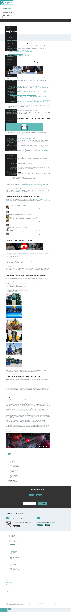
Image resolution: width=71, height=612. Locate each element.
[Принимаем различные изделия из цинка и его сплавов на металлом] (7, 234)
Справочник (6, 180)
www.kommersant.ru (20, 431)
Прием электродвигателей (15, 565)
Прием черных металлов (14, 534)
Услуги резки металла (14, 570)
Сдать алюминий (13, 541)
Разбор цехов (12, 553)
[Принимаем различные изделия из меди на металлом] (7, 208)
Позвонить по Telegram (10, 584)
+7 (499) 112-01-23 (6, 6)
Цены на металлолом (14, 592)
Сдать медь (12, 542)
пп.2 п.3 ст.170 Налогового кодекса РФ (32, 88)
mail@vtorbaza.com (5, 9)
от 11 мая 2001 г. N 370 (32, 149)
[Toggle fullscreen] (5, 609)
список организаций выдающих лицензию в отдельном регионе (30, 184)
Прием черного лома (8, 24)
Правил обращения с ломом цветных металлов (30, 151)
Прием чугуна (9, 27)
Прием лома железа (10, 33)
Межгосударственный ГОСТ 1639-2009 (16, 110)
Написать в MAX (9, 582)
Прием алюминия (9, 59)
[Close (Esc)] (2, 609)
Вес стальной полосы (14, 481)
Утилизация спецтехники (14, 557)
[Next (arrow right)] (5, 611)
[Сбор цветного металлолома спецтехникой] (14, 354)
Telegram (8, 8)
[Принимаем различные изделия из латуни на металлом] (7, 217)
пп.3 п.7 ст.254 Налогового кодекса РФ (27, 86)
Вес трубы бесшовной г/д (14, 465)
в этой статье (40, 86)
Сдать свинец (12, 544)
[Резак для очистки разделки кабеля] (14, 317)
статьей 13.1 (45, 149)
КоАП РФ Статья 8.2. (12, 105)
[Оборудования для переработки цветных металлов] (14, 304)
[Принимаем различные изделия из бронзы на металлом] (7, 221)
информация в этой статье (25, 85)
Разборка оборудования (14, 556)
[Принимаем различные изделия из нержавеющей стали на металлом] (7, 230)
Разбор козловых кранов (14, 558)
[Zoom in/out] (9, 609)
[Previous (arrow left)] (2, 611)
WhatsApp (58, 522)
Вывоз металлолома (10, 158)
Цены (5, 177)
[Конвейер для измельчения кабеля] (14, 342)
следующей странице (15, 87)
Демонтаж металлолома (10, 139)
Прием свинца (9, 65)
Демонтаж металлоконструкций (12, 136)
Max (11, 8)
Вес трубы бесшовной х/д (14, 466)
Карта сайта (7, 605)
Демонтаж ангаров (13, 551)
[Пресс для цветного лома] (14, 329)
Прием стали (12, 536)
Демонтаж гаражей (13, 552)
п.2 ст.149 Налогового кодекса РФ (41, 87)
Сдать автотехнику (13, 564)
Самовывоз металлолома (14, 569)
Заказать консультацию (10, 587)
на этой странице (46, 100)
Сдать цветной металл (14, 540)
